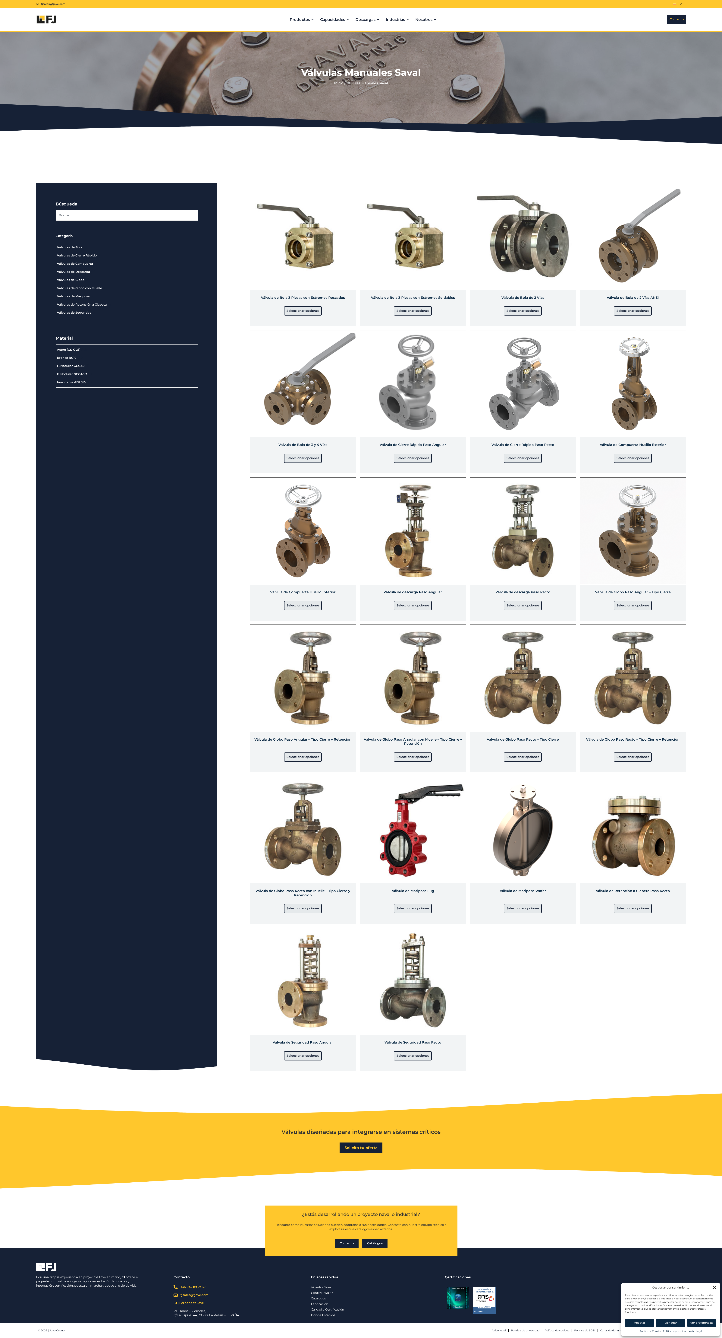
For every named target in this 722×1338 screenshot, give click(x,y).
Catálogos (318, 1298)
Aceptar (639, 1322)
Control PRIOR (322, 1293)
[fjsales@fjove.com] (37, 4)
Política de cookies (557, 1330)
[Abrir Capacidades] (347, 19)
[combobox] (127, 215)
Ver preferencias (701, 1322)
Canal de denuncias (613, 1330)
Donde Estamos (323, 1315)
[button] (714, 1287)
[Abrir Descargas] (378, 19)
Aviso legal (499, 1330)
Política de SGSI (584, 1330)
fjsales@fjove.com (53, 4)
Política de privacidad (675, 1331)
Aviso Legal (695, 1331)
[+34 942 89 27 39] (176, 1287)
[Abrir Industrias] (407, 19)
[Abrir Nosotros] (435, 19)
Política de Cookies (650, 1331)
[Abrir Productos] (312, 19)
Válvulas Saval (321, 1287)
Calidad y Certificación (327, 1309)
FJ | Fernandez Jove (189, 1303)
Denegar (671, 1322)
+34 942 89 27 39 (193, 1287)
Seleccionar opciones (303, 311)
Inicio (338, 83)
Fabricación (319, 1304)
